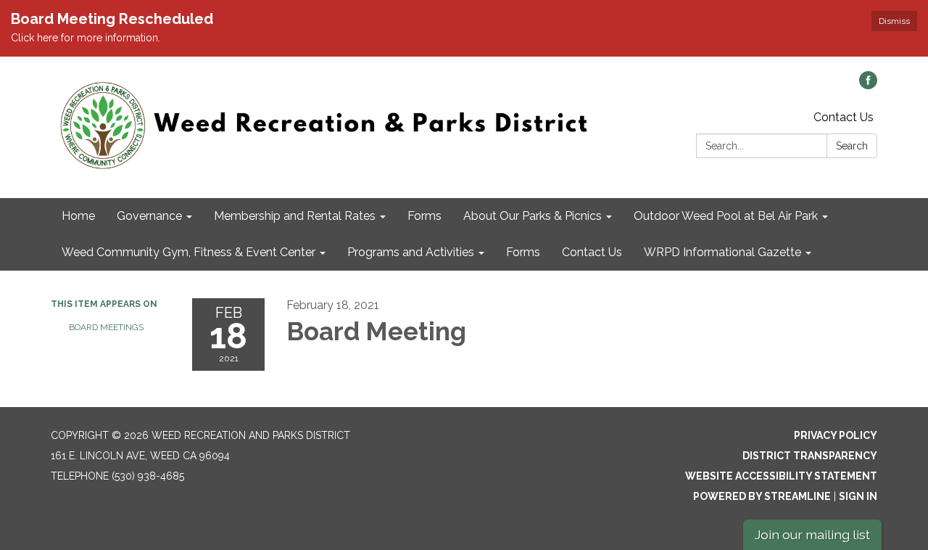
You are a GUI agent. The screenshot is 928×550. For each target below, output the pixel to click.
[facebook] (868, 85)
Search (852, 146)
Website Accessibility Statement (781, 476)
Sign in (858, 496)
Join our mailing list (812, 534)
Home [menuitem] (78, 216)
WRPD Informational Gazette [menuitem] (722, 252)
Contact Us (843, 117)
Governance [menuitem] (149, 216)
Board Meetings (106, 327)
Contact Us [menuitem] (592, 252)
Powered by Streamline (762, 496)
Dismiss (894, 21)
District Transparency (809, 455)
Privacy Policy (835, 435)
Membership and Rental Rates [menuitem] (295, 216)
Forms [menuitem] (424, 216)
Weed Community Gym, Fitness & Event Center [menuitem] (188, 252)
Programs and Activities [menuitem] (410, 252)
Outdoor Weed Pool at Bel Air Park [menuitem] (726, 216)
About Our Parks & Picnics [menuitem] (532, 216)
